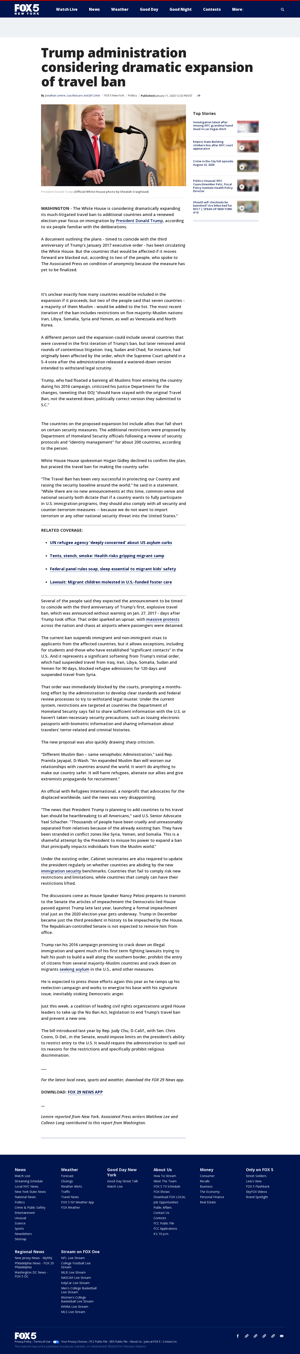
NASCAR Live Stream (76, 1278)
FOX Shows (162, 1192)
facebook (237, 1336)
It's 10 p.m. (161, 1234)
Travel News (70, 1197)
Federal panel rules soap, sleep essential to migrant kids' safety (113, 568)
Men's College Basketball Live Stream (79, 1290)
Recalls (205, 1181)
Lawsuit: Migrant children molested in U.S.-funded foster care (111, 582)
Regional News (29, 1251)
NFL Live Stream (73, 1258)
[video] (248, 127)
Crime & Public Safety (30, 1207)
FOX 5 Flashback (257, 1186)
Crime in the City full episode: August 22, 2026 (213, 163)
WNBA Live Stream (74, 1306)
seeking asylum (74, 969)
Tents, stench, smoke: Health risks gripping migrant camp (107, 555)
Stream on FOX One (80, 1251)
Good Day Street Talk (122, 1181)
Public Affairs (163, 1207)
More (237, 9)
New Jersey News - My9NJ (33, 1258)
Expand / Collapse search (282, 9)
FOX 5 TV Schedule (167, 1186)
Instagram (246, 1336)
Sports (19, 1228)
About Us (163, 1169)
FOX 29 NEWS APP (85, 1092)
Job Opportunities (166, 1202)
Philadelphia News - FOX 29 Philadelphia (34, 1265)
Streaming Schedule (29, 1181)
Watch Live (22, 1176)
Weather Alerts (71, 1186)
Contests (160, 1218)
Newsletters (23, 1234)
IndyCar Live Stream (75, 1283)
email (281, 1336)
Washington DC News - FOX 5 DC (31, 1274)
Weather (69, 1169)
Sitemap (20, 1239)
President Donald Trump (139, 220)
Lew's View (254, 1181)
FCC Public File (164, 1223)
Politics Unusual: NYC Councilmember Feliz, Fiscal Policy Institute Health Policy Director (213, 186)
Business (206, 1186)
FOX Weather (70, 1207)
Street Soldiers (256, 1176)
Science (20, 1223)
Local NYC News (26, 1186)
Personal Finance (212, 1197)
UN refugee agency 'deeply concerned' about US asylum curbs (111, 542)
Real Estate (208, 1202)
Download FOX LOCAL (170, 1197)
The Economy (210, 1192)
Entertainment (25, 1213)
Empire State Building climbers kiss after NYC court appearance (213, 145)
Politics (132, 95)
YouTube (264, 1336)
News (20, 1169)
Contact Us (161, 1213)
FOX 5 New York (114, 95)
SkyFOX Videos (256, 1192)
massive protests (162, 619)
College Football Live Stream (76, 1265)
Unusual (20, 1218)
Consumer (207, 1176)
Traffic (65, 1192)
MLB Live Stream (73, 1272)
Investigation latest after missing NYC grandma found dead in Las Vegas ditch (213, 125)
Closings (67, 1181)
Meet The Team (165, 1181)
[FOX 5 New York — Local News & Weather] (29, 9)
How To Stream (165, 1176)
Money (206, 1169)
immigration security (61, 871)
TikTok (255, 1336)
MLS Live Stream (73, 1312)
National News (25, 1197)
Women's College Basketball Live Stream (77, 1299)
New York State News (30, 1192)
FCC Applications (165, 1228)
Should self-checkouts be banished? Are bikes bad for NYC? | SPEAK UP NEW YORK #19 (212, 207)
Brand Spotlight (257, 1197)
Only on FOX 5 (259, 1169)
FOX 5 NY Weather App (77, 1202)
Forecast (67, 1176)
